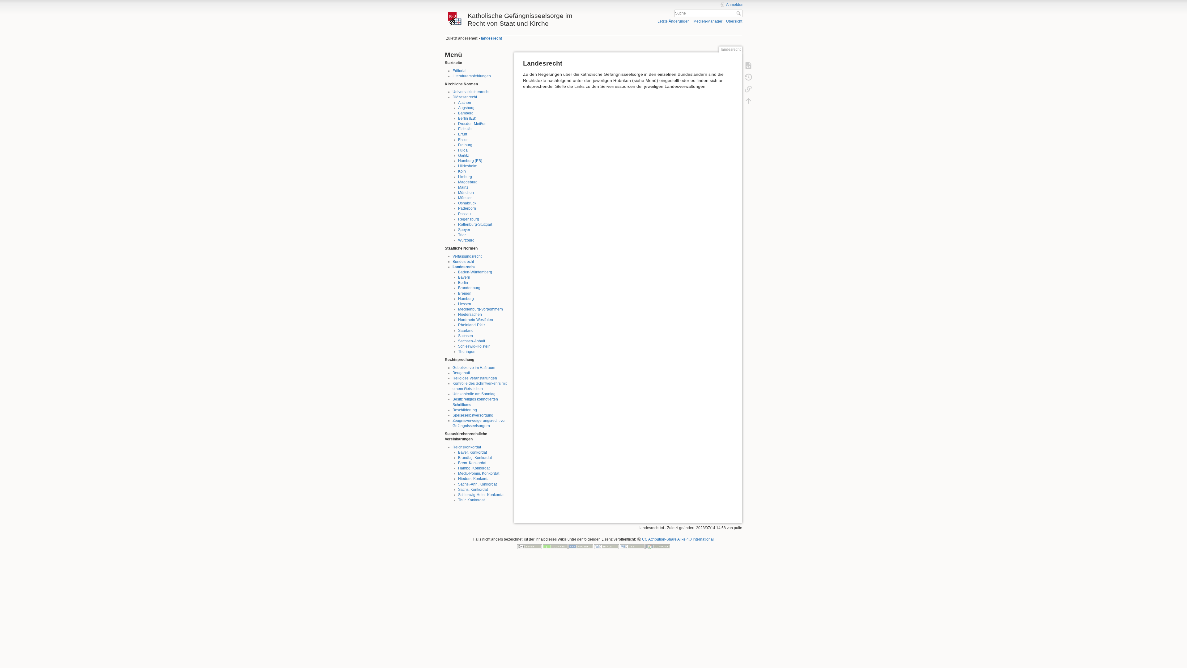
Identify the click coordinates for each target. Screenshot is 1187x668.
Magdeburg (468, 182)
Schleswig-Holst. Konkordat (481, 495)
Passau (464, 214)
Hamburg (466, 299)
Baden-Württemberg (475, 272)
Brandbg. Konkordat (475, 458)
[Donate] (555, 546)
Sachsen (465, 336)
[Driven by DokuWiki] (657, 546)
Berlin (463, 282)
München (466, 193)
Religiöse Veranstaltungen (475, 378)
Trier (462, 235)
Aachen (464, 103)
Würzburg (466, 240)
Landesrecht (464, 267)
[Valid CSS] (632, 546)
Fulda (463, 150)
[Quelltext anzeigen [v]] (748, 65)
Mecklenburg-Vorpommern (480, 309)
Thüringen (466, 351)
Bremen (464, 293)
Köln (462, 171)
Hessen (464, 304)
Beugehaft (461, 373)
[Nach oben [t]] (748, 101)
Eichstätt (465, 129)
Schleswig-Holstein (474, 346)
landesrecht (491, 38)
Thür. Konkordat (471, 500)
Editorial (459, 71)
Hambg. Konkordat (474, 468)
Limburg (465, 177)
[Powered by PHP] (580, 546)
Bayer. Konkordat (472, 452)
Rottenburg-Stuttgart (475, 224)
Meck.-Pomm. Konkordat (478, 473)
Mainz (463, 187)
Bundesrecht (463, 261)
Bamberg (466, 113)
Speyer (464, 230)
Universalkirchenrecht (471, 92)
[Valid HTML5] (606, 546)
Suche (739, 13)
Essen (463, 140)
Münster (465, 198)
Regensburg (468, 219)
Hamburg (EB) (470, 161)
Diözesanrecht (465, 97)
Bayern (464, 277)
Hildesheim (467, 166)
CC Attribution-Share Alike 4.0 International (678, 539)
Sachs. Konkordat (473, 489)
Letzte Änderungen (673, 21)
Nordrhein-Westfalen (475, 320)
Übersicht (734, 21)
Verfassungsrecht (467, 256)
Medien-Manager (707, 21)
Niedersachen (470, 314)
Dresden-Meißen (472, 124)
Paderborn (467, 208)
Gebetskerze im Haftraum (474, 368)
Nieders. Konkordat (474, 479)
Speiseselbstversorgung (473, 415)
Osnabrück (467, 203)
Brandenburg (469, 288)
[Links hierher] (748, 89)
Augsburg (466, 108)
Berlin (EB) (467, 118)
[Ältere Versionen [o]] (748, 77)
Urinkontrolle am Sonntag (474, 394)
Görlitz (463, 155)
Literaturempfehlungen (472, 76)
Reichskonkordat (467, 447)
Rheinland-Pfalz (471, 325)
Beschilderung (465, 410)
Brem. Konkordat (472, 463)
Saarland (466, 330)
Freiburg (465, 145)
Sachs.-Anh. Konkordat (477, 484)
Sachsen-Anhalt (471, 341)
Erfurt (462, 134)
